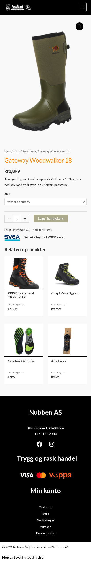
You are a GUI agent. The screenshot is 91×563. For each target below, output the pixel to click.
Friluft (16, 151)
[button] (79, 26)
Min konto (46, 507)
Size (7, 193)
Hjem (7, 151)
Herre (32, 151)
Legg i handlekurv (50, 218)
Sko (24, 151)
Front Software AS (56, 547)
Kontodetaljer (45, 533)
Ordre (45, 513)
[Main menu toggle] (83, 7)
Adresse (45, 527)
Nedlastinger (45, 520)
